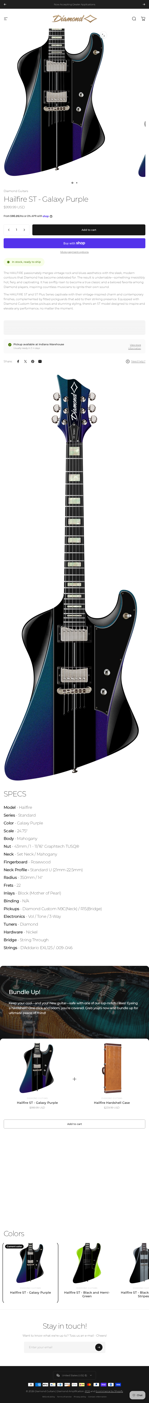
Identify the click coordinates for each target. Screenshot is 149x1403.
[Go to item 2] (76, 183)
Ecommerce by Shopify (109, 1391)
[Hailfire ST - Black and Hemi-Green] (87, 1263)
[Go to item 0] (72, 183)
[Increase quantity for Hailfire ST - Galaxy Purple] (25, 230)
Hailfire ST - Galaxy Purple (37, 1103)
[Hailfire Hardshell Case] (111, 1068)
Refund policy (48, 1397)
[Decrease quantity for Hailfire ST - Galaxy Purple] (8, 230)
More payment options (74, 252)
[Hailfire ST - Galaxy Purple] (37, 1068)
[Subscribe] (98, 1347)
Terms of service (64, 1397)
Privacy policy (80, 1397)
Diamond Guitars (16, 191)
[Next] (144, 4)
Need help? (138, 361)
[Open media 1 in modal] (103, 35)
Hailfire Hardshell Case (112, 1103)
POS (87, 1391)
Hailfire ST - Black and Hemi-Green (87, 1294)
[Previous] (5, 4)
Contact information (97, 1397)
